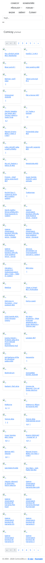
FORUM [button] (29, 8)
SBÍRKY (22, 12)
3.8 (6, 457)
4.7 (6, 121)
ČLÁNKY (32, 12)
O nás (30, 559)
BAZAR (12, 12)
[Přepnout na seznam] (22, 36)
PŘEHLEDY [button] (16, 8)
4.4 (27, 424)
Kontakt (39, 559)
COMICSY (15, 3)
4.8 (6, 440)
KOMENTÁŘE (28, 3)
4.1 (6, 408)
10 (27, 117)
